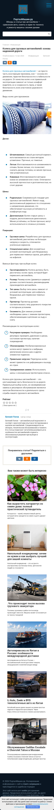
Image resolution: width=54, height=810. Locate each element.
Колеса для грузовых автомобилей (19, 71)
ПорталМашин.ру (23, 19)
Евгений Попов (12, 417)
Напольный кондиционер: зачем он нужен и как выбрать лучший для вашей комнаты (26, 556)
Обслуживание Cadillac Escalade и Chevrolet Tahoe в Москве (26, 749)
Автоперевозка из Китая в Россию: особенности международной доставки (23, 653)
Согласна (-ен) (33, 807)
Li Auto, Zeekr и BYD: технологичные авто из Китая (25, 702)
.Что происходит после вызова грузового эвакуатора (26, 605)
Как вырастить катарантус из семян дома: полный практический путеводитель (25, 506)
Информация (33, 56)
